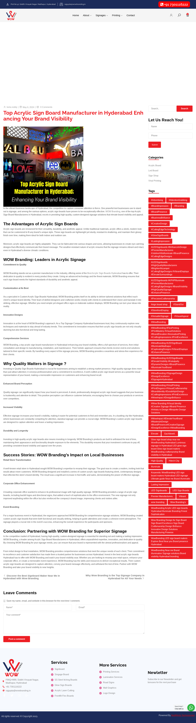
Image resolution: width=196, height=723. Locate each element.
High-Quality (157, 461)
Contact (131, 15)
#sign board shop (159, 304)
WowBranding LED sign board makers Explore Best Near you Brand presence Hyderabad (169, 541)
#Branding (179, 206)
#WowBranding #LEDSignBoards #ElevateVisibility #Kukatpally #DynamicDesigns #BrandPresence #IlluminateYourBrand (168, 363)
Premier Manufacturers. (162, 496)
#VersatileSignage (160, 316)
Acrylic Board (154, 165)
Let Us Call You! (31, 75)
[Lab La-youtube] (19, 695)
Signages (101, 15)
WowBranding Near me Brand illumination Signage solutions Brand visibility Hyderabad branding (168, 553)
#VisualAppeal (181, 316)
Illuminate (155, 467)
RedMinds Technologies (183, 715)
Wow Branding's (178, 502)
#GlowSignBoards (159, 235)
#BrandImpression (159, 206)
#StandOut (178, 304)
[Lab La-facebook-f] (4, 695)
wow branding (157, 502)
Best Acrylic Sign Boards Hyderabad (104, 273)
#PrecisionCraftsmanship (163, 298)
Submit (155, 145)
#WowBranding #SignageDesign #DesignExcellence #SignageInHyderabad (166, 376)
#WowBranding (158, 322)
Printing (116, 15)
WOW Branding (112, 211)
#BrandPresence (159, 212)
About (86, 15)
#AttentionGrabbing (178, 200)
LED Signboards (159, 490)
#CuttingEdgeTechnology (163, 229)
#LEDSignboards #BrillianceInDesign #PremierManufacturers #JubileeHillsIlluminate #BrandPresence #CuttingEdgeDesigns (170, 251)
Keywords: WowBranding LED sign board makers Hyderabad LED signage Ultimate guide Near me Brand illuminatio (170, 475)
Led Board (153, 170)
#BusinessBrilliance (160, 218)
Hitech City (174, 461)
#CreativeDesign (159, 223)
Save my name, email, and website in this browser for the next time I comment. (43, 601)
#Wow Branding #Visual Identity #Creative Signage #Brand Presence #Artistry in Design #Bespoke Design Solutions (168, 408)
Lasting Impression (160, 484)
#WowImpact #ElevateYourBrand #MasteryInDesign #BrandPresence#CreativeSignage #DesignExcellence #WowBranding (168, 423)
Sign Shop (153, 176)
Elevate (154, 434)
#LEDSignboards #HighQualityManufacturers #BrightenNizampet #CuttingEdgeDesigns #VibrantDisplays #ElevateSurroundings (170, 268)
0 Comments (46, 107)
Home (76, 15)
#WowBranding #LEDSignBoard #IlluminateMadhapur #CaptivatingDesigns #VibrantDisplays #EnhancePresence (169, 347)
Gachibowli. (169, 434)
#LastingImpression (160, 241)
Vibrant (182, 496)
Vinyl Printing (154, 181)
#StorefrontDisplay (160, 310)
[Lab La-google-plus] (27, 695)
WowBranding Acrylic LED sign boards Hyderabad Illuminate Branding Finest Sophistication (169, 511)
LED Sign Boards (181, 490)
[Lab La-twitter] (12, 695)
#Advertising (157, 200)
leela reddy (12, 107)
